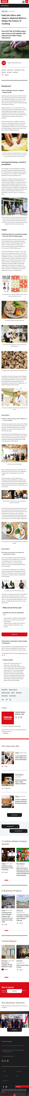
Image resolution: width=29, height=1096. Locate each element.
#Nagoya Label (17, 69)
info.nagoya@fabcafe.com (8, 1056)
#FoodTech (4, 69)
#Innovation (9, 72)
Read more (6, 1092)
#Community (15, 72)
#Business (4, 72)
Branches (5, 1080)
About (17, 1076)
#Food (23, 69)
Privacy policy (6, 1076)
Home (4, 1071)
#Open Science (10, 69)
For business (18, 1071)
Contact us (5, 733)
